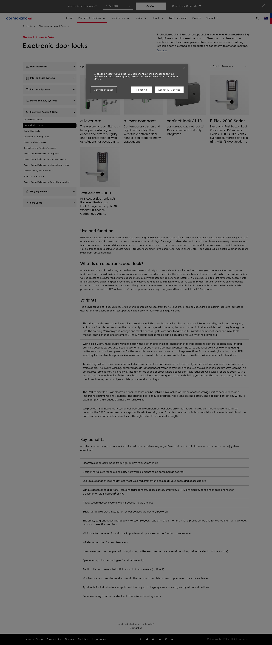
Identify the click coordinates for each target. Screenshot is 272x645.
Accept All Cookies (169, 90)
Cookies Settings (103, 90)
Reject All (141, 90)
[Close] (183, 68)
